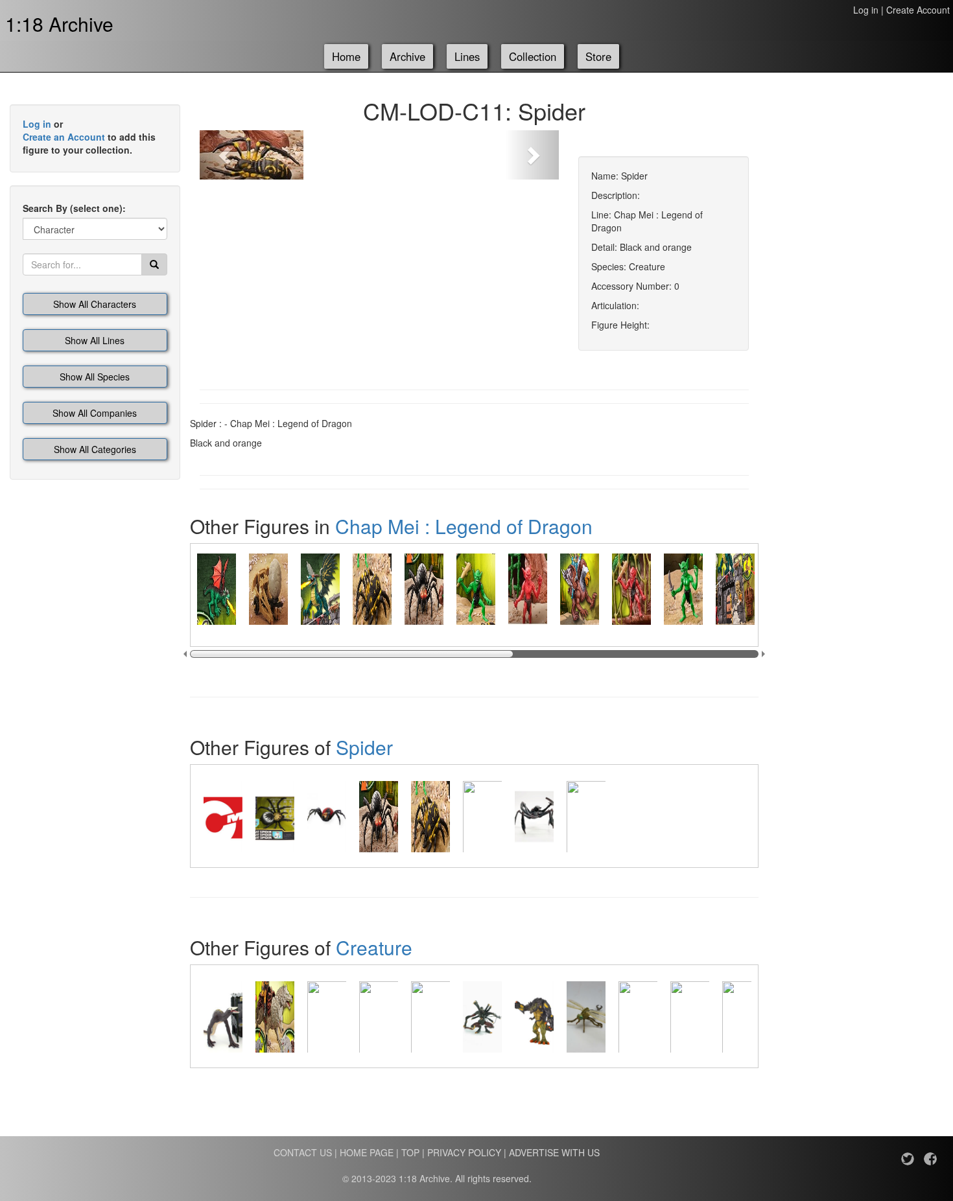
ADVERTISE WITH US (554, 1152)
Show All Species (95, 376)
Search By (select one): (74, 208)
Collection (532, 56)
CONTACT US (303, 1152)
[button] (226, 155)
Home (346, 56)
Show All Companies (95, 412)
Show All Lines (94, 340)
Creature (374, 947)
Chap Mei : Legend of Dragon (464, 526)
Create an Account (64, 136)
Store (598, 56)
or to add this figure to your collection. (89, 136)
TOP (410, 1152)
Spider (364, 747)
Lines (467, 56)
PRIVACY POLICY (464, 1152)
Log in (865, 9)
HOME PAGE (367, 1152)
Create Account (918, 9)
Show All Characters (94, 303)
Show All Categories (95, 449)
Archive (407, 56)
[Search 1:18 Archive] (154, 264)
